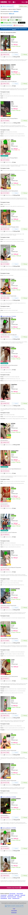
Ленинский (17, 895)
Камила (13, 174)
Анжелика (13, 829)
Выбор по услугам (19, 25)
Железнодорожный (11, 896)
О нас (14, 908)
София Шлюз (14, 384)
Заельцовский (20, 893)
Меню (23, 2)
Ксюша (12, 210)
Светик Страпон (14, 450)
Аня (12, 733)
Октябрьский (10, 895)
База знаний (14, 910)
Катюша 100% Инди (15, 588)
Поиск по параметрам (7, 25)
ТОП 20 (4, 19)
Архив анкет (14, 912)
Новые (19, 19)
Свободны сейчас (10, 22)
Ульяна (12, 279)
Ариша (12, 514)
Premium (23, 22)
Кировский (23, 895)
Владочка (13, 621)
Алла (12, 139)
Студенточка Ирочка (16, 798)
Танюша (13, 245)
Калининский (3, 896)
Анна (12, 101)
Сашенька (13, 64)
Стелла (12, 659)
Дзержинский (4, 895)
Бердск (9, 898)
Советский (19, 896)
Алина (12, 487)
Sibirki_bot (11, 13)
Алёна (12, 763)
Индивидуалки (6, 17)
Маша (12, 550)
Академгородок (15, 898)
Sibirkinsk (16, 11)
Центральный (12, 893)
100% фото (11, 19)
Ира (12, 317)
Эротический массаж (16, 17)
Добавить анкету (23, 6)
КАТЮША (13, 423)
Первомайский (4, 898)
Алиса (12, 35)
